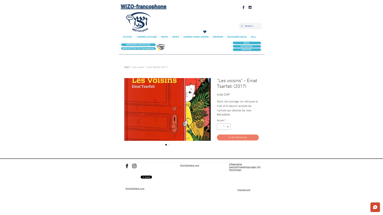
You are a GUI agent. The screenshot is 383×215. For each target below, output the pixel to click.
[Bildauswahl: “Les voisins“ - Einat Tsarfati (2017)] (166, 144)
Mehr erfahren (223, 114)
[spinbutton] (224, 127)
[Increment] (228, 127)
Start (126, 67)
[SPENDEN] (205, 32)
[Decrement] (219, 127)
